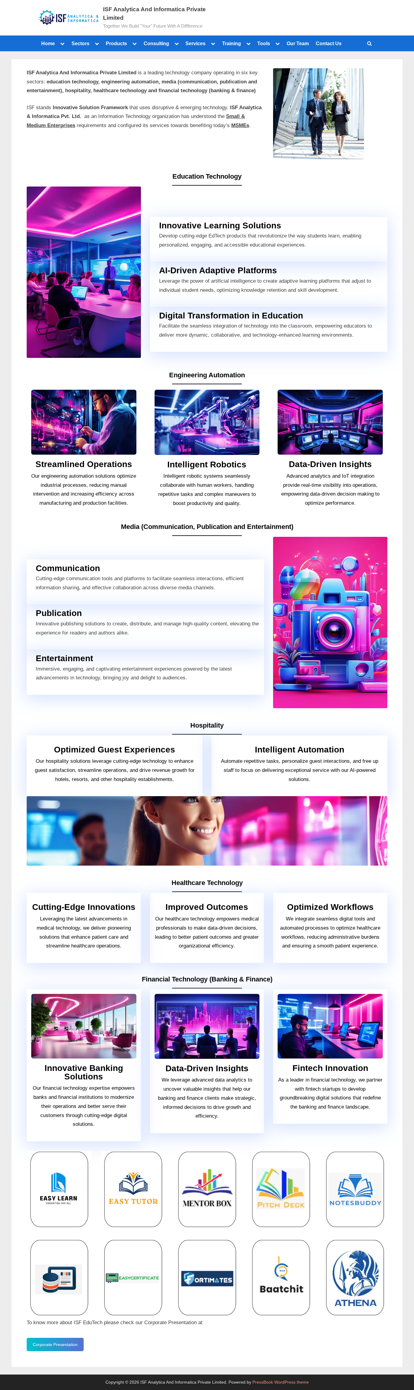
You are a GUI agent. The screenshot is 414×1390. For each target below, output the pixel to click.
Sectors (80, 43)
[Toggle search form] (369, 43)
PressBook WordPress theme (280, 1382)
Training (231, 43)
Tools (263, 43)
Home (48, 43)
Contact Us (329, 43)
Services (195, 43)
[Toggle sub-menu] (62, 43)
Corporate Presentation (55, 1344)
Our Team (298, 43)
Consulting (156, 43)
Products (116, 43)
